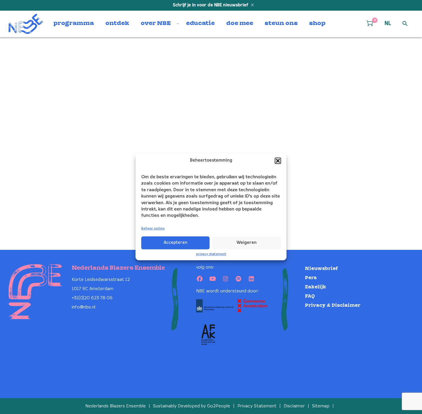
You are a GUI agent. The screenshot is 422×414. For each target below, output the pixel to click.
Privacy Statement (256, 406)
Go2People (218, 406)
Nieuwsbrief (321, 269)
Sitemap (321, 406)
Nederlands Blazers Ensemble (115, 406)
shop (317, 23)
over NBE (156, 23)
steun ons (281, 23)
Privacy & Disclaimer (332, 305)
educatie (200, 23)
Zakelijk (315, 287)
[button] (278, 161)
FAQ (310, 296)
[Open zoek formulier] (405, 24)
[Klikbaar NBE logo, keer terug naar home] (26, 24)
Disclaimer (294, 406)
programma (73, 23)
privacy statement (211, 254)
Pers (311, 278)
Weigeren (247, 243)
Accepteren (175, 243)
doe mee (239, 23)
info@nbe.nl (83, 307)
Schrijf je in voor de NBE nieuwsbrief (211, 5)
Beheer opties (152, 228)
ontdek (117, 23)
